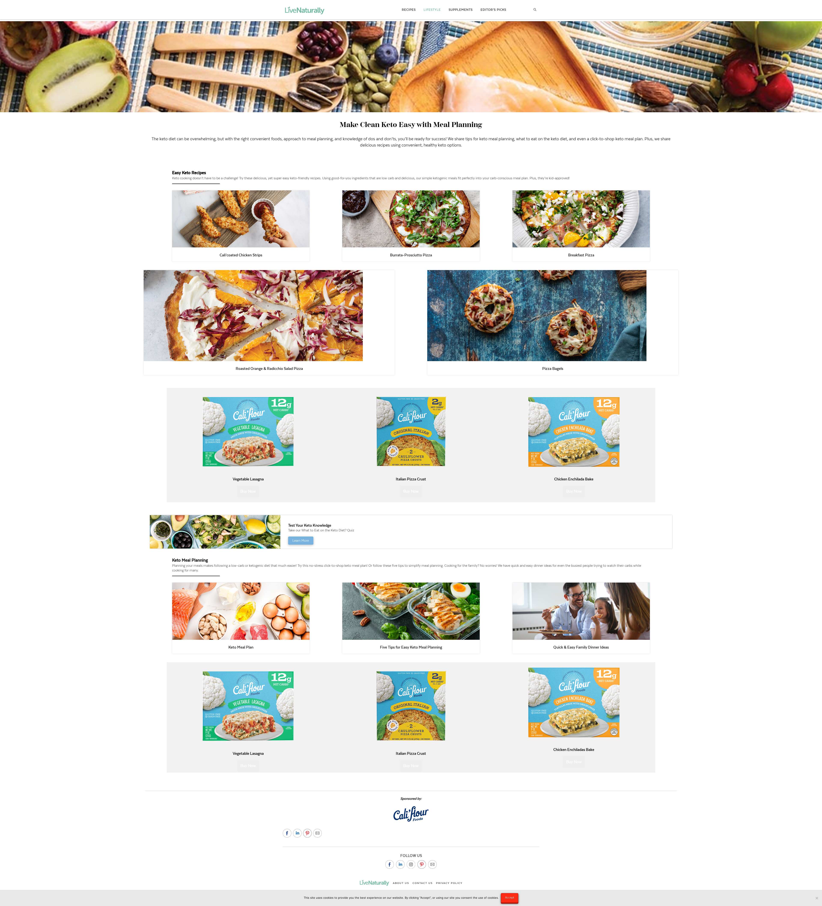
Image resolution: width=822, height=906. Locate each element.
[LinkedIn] (400, 864)
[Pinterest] (421, 864)
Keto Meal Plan (240, 647)
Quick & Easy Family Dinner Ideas (581, 647)
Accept (509, 897)
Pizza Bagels (552, 368)
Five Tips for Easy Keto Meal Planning (411, 647)
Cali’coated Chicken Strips (241, 255)
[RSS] (432, 864)
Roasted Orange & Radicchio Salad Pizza (269, 368)
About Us (401, 883)
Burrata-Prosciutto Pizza (411, 255)
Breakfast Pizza (581, 255)
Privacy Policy (449, 883)
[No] (817, 898)
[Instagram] (411, 864)
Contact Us (422, 883)
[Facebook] (389, 864)
